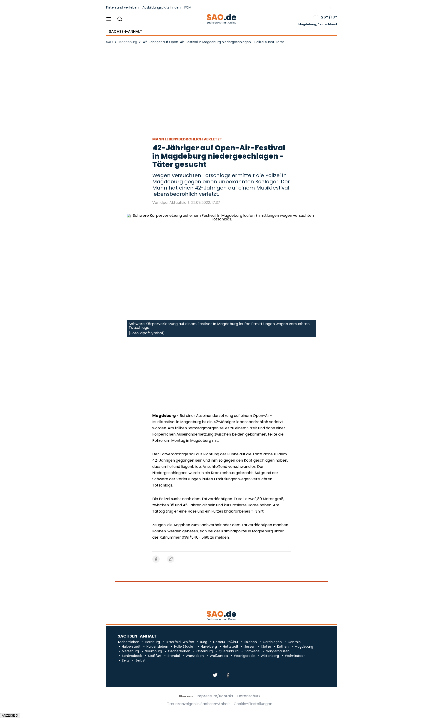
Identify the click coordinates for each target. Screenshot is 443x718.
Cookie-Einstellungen (253, 704)
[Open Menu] (108, 19)
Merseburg (130, 651)
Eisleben (250, 642)
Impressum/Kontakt (215, 696)
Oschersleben (179, 651)
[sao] (221, 616)
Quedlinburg (229, 651)
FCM (187, 7)
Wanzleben (195, 655)
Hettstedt (230, 646)
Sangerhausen (278, 651)
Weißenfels (219, 655)
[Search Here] (119, 19)
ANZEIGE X (10, 715)
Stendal (174, 655)
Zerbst (140, 660)
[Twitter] (215, 675)
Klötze (266, 646)
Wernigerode (244, 655)
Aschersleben (128, 642)
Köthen (283, 646)
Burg (203, 642)
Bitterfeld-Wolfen (180, 642)
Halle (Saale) (184, 646)
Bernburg (152, 642)
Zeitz (125, 660)
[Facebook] (228, 675)
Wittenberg (270, 655)
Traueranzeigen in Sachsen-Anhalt (198, 704)
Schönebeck (132, 655)
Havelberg (209, 646)
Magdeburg (304, 646)
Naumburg (153, 651)
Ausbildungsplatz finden (161, 7)
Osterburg (204, 651)
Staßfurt (155, 655)
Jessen (249, 646)
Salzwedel (252, 651)
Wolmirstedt (295, 655)
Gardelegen (272, 642)
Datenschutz (248, 696)
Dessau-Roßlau (225, 642)
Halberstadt (131, 646)
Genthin (294, 642)
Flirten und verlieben (122, 7)
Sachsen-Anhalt (125, 31)
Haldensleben (157, 646)
